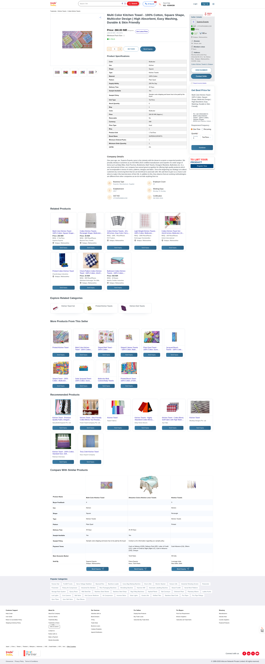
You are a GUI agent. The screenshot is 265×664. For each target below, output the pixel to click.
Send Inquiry (147, 49)
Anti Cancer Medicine (92, 595)
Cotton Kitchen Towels (74, 11)
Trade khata (94, 623)
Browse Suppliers (181, 616)
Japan (7, 646)
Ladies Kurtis (206, 591)
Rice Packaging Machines (108, 588)
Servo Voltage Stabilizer (84, 584)
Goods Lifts (145, 595)
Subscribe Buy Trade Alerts (141, 620)
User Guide (9, 616)
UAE (46, 646)
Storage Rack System (59, 591)
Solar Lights (134, 595)
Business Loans (95, 626)
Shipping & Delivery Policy (13, 623)
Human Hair (55, 584)
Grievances (9, 661)
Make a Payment (53, 637)
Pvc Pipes (185, 595)
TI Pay (93, 620)
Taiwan (19, 646)
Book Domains (95, 616)
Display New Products (140, 613)
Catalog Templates (96, 629)
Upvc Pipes (55, 599)
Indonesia (39, 646)
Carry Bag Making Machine (131, 584)
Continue (202, 147)
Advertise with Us (96, 613)
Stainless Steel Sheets (102, 591)
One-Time (196, 129)
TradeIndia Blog (52, 620)
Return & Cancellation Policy (14, 620)
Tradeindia (53, 11)
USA (59, 646)
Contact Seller (201, 76)
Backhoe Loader (113, 584)
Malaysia (32, 646)
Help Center (9, 613)
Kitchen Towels (62, 11)
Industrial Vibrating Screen (189, 584)
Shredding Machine (126, 588)
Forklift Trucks (67, 584)
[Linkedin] (249, 653)
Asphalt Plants (152, 591)
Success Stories (52, 616)
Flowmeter (55, 588)
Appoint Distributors (96, 632)
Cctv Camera (66, 595)
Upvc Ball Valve (68, 599)
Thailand (25, 646)
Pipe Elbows (81, 599)
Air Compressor (108, 595)
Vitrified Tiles (157, 595)
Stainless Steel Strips (120, 591)
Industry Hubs (223, 616)
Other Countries (71, 646)
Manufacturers (223, 613)
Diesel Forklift (176, 588)
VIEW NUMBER (201, 70)
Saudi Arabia (52, 646)
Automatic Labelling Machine (158, 588)
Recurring (207, 129)
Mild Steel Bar (86, 591)
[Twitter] (253, 653)
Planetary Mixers (193, 591)
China (13, 646)
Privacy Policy (19, 661)
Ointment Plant (179, 591)
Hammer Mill (141, 588)
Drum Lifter (148, 584)
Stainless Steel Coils (171, 595)
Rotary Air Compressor (69, 588)
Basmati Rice (100, 584)
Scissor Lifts (173, 584)
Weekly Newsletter (53, 640)
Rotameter (205, 584)
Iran (64, 646)
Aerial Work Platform (191, 588)
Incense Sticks (121, 595)
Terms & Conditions (31, 661)
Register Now (202, 166)
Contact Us (51, 631)
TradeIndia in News (53, 623)
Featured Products (224, 623)
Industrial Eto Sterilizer (88, 588)
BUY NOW (131, 49)
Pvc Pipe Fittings (197, 595)
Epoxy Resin (74, 591)
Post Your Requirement (182, 613)
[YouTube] (257, 653)
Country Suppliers (224, 620)
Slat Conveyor (165, 591)
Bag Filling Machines (137, 591)
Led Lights (55, 595)
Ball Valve (78, 595)
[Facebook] (244, 653)
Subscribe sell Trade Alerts (183, 620)
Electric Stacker (160, 584)
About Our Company (54, 613)
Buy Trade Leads (138, 616)
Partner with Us (52, 634)
